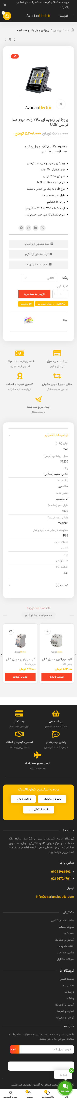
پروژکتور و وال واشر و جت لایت (33, 31)
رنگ (65, 278)
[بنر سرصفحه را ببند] (5, 5)
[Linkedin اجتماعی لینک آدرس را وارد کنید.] (35, 228)
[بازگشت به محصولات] (10, 40)
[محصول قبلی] (14, 40)
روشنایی (57, 31)
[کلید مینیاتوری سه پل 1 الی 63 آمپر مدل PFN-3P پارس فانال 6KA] (56, 641)
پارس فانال (66, 664)
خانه (67, 31)
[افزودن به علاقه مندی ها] (46, 631)
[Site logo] (38, 15)
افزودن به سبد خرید (34, 294)
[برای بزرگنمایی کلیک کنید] (60, 104)
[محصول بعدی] (5, 40)
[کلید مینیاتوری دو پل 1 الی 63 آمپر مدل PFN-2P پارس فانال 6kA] (20, 641)
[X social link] (43, 228)
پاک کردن (61, 286)
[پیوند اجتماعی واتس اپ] (28, 228)
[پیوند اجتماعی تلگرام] (21, 228)
